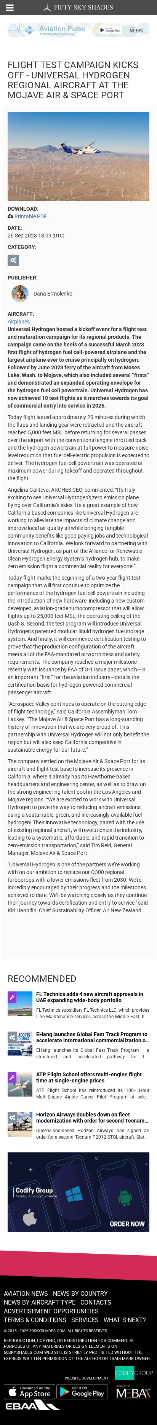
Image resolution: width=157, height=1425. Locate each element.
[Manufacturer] (14, 260)
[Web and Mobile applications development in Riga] (134, 1373)
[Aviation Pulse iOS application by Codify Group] (29, 1391)
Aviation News (26, 1293)
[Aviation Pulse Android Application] (78, 29)
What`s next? (125, 1320)
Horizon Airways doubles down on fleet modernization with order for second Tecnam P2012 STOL (90, 1118)
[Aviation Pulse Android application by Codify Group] (85, 1391)
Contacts (95, 1302)
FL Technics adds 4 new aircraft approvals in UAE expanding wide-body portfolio (89, 997)
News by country (80, 1293)
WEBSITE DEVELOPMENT (87, 1378)
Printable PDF (30, 216)
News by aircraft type (39, 1302)
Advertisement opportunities (51, 1311)
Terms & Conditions (35, 1320)
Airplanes (19, 321)
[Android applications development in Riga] (78, 1196)
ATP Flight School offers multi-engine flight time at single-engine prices (89, 1077)
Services (85, 1320)
